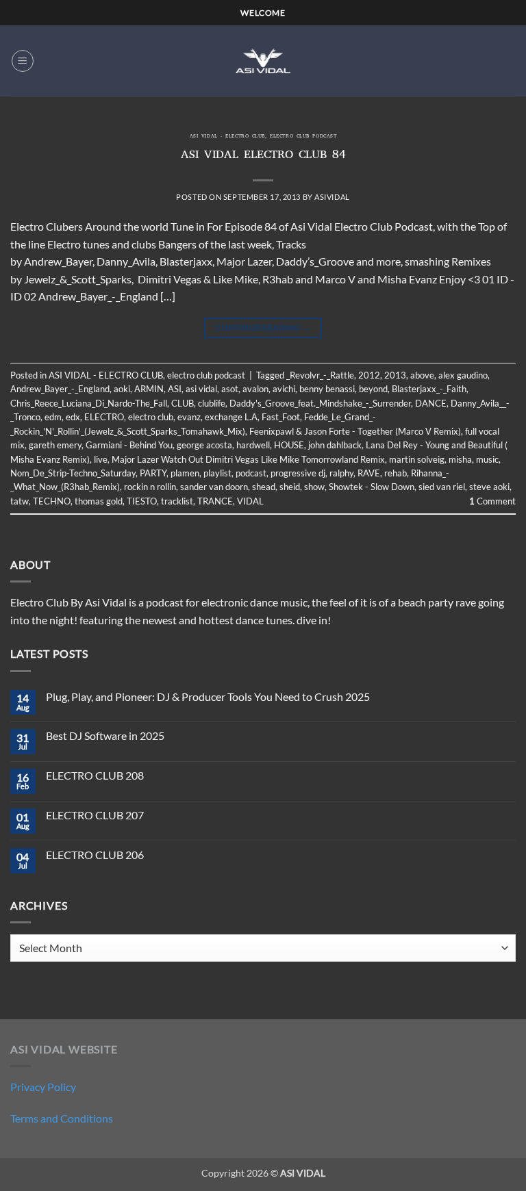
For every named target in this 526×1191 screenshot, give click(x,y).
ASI (174, 388)
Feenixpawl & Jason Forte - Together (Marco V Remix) (355, 431)
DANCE (431, 403)
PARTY (153, 473)
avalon (255, 388)
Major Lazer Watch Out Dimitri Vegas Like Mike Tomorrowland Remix (248, 459)
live (101, 459)
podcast (251, 473)
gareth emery (55, 444)
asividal (331, 196)
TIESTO (142, 501)
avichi (284, 388)
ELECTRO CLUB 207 (95, 814)
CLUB (182, 403)
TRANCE (215, 501)
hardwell (253, 444)
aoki (122, 388)
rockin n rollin (150, 486)
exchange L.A (231, 416)
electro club (150, 416)
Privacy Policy (43, 1086)
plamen (185, 473)
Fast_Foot (281, 416)
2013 (395, 375)
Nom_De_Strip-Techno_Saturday (73, 473)
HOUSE (289, 444)
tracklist (177, 501)
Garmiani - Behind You (129, 444)
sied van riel (441, 486)
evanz (189, 416)
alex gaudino (463, 375)
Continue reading (263, 327)
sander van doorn (214, 486)
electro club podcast (303, 137)
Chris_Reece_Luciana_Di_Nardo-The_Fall (88, 403)
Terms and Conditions (61, 1118)
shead (263, 486)
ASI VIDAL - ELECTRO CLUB (227, 137)
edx (73, 416)
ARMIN (149, 388)
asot (229, 388)
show (314, 486)
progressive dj (298, 473)
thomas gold (99, 501)
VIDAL (250, 501)
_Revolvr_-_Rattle (320, 375)
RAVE (369, 473)
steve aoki (489, 486)
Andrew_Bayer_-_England (60, 388)
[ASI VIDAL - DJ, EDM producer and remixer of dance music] (263, 61)
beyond (373, 388)
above (422, 375)
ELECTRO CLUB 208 (95, 775)
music (487, 459)
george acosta (204, 444)
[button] (23, 61)
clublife (211, 403)
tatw (19, 501)
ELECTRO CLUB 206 (95, 854)
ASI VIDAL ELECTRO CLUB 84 (263, 156)
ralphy (341, 473)
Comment (492, 501)
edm (53, 416)
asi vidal (201, 388)
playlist (217, 473)
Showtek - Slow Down (371, 486)
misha (460, 459)
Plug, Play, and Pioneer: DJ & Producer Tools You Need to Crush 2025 (208, 696)
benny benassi (327, 388)
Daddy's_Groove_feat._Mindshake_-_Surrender (320, 403)
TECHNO (52, 501)
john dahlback (335, 444)
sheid (289, 486)
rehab (395, 473)
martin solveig (416, 459)
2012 (369, 375)
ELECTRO (104, 416)
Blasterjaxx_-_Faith (429, 388)
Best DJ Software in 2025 (105, 735)
